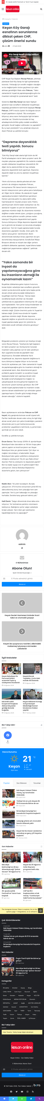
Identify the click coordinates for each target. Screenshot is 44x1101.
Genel (5, 995)
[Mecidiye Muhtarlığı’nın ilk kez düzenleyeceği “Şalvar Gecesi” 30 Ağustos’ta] (11, 857)
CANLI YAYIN (7, 992)
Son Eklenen (22, 783)
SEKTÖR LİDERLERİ (34, 1003)
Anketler (14, 988)
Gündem (12, 995)
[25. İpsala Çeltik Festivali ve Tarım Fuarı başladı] (11, 883)
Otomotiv (32, 999)
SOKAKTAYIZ (23, 1007)
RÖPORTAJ (6, 1003)
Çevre (12, 1018)
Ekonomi (27, 992)
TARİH (22, 1011)
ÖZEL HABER (21, 1018)
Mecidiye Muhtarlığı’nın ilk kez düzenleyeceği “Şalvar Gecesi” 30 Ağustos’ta (11, 868)
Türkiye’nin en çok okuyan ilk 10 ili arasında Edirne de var (28, 802)
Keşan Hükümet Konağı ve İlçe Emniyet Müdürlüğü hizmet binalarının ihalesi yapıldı (32, 705)
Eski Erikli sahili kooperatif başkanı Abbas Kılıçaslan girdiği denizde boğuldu (10, 705)
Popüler (6, 783)
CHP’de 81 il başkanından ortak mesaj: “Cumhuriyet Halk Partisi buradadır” (32, 894)
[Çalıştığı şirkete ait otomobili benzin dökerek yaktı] (8, 824)
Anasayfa (7, 19)
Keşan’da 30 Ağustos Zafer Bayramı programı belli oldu (32, 867)
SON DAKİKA (7, 1011)
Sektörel (5, 1007)
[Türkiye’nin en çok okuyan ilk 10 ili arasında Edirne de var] (8, 804)
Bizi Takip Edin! (8, 1025)
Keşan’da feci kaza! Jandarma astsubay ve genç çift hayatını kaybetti (29, 833)
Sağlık (23, 1003)
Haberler (15, 19)
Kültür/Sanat (7, 999)
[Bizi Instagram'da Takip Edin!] (40, 910)
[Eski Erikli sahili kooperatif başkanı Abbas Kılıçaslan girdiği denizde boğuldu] (11, 694)
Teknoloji (37, 1011)
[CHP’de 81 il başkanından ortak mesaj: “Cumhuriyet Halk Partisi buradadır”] (32, 883)
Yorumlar (37, 783)
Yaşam (5, 1018)
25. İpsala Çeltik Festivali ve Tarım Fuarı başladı (22, 2)
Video (34, 1014)
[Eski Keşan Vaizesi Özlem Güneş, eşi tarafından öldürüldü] (8, 793)
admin (6, 46)
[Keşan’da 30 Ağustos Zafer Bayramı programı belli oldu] (32, 857)
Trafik (5, 1014)
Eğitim (35, 992)
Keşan (29, 995)
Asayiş (23, 988)
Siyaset (13, 1007)
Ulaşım (27, 1014)
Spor (15, 1011)
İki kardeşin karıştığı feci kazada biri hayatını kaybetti (28, 812)
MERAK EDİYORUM (20, 999)
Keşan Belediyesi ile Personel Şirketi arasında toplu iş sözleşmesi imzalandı (11, 679)
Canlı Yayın (17, 992)
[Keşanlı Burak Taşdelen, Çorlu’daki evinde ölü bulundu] (32, 668)
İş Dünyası (32, 1018)
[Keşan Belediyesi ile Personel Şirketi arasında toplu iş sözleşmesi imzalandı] (11, 668)
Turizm (12, 1014)
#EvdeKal (6, 988)
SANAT (15, 1003)
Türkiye (19, 1014)
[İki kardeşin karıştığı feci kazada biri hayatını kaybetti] (8, 814)
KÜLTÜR (36, 995)
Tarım (29, 1011)
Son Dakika (34, 1007)
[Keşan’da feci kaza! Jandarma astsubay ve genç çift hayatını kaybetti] (8, 834)
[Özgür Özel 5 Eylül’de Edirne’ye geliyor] (8, 961)
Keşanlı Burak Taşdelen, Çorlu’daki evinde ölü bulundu (31, 678)
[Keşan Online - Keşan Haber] (13, 9)
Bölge (30, 988)
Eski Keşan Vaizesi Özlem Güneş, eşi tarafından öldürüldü (26, 792)
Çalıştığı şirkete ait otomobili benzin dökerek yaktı (28, 822)
